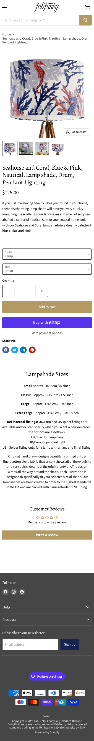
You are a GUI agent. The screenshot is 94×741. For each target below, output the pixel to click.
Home (6, 34)
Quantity (8, 280)
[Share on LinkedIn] (23, 350)
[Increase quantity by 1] (42, 291)
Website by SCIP (75, 728)
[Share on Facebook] (5, 350)
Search (47, 716)
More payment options (47, 333)
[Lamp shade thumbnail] (57, 148)
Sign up (70, 644)
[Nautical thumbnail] (41, 148)
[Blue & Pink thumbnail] (25, 148)
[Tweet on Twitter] (14, 350)
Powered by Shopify (47, 732)
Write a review (47, 535)
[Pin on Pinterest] (32, 350)
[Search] (85, 20)
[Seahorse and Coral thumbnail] (10, 148)
